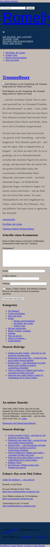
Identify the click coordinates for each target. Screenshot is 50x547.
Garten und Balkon (16, 313)
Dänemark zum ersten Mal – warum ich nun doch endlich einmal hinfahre (27, 359)
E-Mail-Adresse (9, 276)
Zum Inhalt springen (9, 1)
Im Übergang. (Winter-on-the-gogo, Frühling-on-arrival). (23, 466)
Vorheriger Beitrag (10, 229)
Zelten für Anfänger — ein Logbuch (18, 480)
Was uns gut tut (15, 336)
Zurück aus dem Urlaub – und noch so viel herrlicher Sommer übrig (27, 354)
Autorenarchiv (8, 219)
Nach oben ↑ (40, 537)
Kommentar (8, 248)
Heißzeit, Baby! (15, 462)
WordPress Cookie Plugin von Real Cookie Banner (22, 546)
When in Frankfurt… (17, 338)
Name (5, 271)
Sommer (11, 333)
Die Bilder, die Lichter (17, 37)
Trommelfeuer (16, 77)
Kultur (11, 318)
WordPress (7, 532)
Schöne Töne (11, 39)
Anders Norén (25, 537)
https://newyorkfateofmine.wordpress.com (20, 491)
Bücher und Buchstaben (18, 41)
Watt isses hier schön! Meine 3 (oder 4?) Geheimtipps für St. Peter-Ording (25, 376)
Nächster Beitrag (26, 229)
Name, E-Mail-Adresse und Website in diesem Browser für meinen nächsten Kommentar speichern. (24, 291)
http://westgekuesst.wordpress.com (17, 499)
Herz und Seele (12, 44)
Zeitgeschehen (14, 341)
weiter (24, 418)
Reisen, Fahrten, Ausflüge (19, 331)
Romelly (13, 530)
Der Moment (13, 311)
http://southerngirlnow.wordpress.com (19, 506)
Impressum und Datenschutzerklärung (19, 423)
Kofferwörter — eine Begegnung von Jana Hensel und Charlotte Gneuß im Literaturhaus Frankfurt (27, 365)
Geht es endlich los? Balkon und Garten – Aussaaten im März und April (26, 371)
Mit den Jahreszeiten (17, 328)
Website (5, 283)
